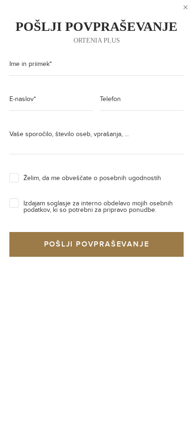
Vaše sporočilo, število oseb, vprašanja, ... (69, 134)
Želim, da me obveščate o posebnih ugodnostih (92, 178)
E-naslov (22, 99)
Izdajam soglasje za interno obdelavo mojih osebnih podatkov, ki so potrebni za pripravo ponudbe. (98, 206)
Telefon (110, 99)
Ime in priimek (30, 64)
